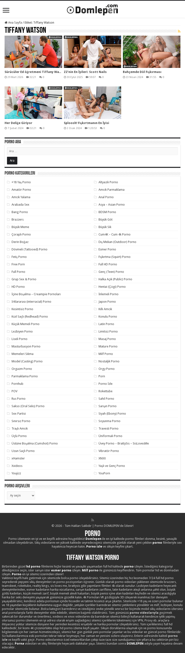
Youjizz (16, 473)
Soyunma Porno (109, 421)
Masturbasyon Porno (26, 346)
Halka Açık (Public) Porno (115, 279)
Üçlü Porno (19, 436)
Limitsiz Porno (108, 331)
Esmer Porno (107, 249)
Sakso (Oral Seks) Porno (28, 406)
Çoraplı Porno (21, 234)
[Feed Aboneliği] (179, 31)
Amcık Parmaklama (112, 189)
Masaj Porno (107, 339)
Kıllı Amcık (105, 309)
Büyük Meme (20, 227)
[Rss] (92, 520)
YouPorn (104, 473)
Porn (102, 376)
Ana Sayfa (14, 22)
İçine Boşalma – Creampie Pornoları (36, 294)
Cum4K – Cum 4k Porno (115, 234)
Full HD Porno (108, 264)
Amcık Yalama (21, 197)
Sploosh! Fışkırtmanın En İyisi (86, 123)
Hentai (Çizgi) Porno (112, 286)
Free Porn (18, 264)
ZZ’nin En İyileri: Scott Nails (85, 72)
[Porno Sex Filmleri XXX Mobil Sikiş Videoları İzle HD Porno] (92, 9)
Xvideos (17, 466)
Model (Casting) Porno (27, 361)
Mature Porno (108, 346)
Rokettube (105, 391)
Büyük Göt (105, 219)
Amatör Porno (21, 189)
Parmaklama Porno (25, 376)
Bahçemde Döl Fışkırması (142, 72)
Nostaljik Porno (109, 361)
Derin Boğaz (20, 242)
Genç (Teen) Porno (111, 272)
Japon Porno (107, 301)
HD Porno (18, 286)
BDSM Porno (107, 212)
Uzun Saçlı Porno (23, 451)
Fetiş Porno (19, 257)
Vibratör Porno (109, 451)
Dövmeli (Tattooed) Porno (29, 249)
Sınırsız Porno (21, 421)
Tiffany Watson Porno (92, 558)
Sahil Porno (106, 398)
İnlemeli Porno (109, 294)
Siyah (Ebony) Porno (112, 413)
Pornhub (17, 383)
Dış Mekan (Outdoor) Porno (117, 242)
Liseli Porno (19, 339)
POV (14, 391)
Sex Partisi (19, 413)
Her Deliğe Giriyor (18, 123)
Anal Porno (106, 197)
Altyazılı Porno (108, 182)
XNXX (102, 458)
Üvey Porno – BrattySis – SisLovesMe (124, 443)
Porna (19, 643)
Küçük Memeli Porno (26, 324)
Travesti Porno (109, 428)
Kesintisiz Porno (22, 309)
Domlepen (93, 539)
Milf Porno (106, 354)
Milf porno (90, 570)
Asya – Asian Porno (112, 204)
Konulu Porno (108, 316)
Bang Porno (20, 212)
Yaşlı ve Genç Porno (112, 466)
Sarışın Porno (108, 406)
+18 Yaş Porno (21, 182)
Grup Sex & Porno (24, 279)
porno (157, 542)
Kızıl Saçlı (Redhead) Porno (30, 316)
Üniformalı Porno (110, 436)
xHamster (18, 458)
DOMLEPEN (135, 643)
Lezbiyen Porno (22, 331)
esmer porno (61, 570)
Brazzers (18, 219)
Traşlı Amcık (20, 428)
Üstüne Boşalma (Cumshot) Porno (35, 443)
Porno (92, 534)
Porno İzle (105, 383)
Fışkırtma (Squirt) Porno (115, 257)
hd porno (33, 566)
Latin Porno (106, 324)
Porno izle (94, 546)
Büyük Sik (105, 227)
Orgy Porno (107, 369)
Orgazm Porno (22, 369)
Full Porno (18, 272)
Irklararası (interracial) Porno (31, 301)
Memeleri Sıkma (22, 354)
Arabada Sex (20, 204)
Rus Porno (19, 398)
